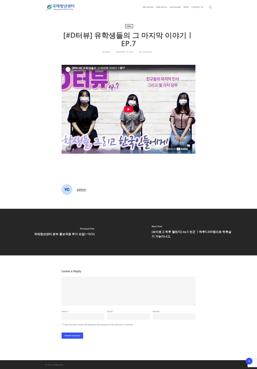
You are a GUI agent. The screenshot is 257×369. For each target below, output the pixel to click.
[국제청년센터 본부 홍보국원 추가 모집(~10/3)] (64, 232)
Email (110, 311)
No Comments (145, 52)
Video (129, 26)
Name (65, 311)
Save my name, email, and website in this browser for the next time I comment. (98, 324)
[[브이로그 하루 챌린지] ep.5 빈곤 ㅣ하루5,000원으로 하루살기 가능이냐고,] (192, 232)
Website (156, 311)
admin (108, 52)
